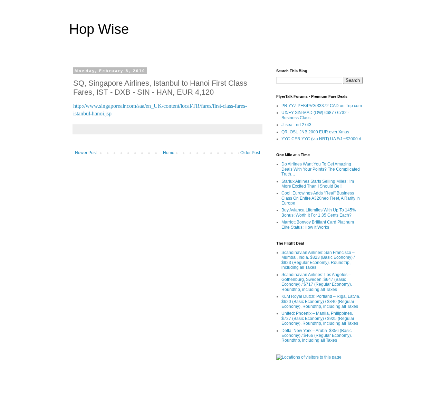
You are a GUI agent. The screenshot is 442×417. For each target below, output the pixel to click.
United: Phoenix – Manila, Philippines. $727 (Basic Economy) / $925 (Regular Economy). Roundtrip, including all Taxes (319, 318)
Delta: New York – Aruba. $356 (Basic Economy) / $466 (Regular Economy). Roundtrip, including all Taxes (316, 335)
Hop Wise (99, 29)
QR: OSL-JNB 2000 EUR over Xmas (315, 132)
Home (168, 152)
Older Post (250, 152)
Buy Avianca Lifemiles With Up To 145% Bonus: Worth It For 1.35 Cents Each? (318, 212)
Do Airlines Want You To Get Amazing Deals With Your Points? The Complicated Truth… (320, 169)
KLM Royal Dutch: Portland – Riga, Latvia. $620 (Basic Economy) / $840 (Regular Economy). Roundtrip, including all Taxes (320, 301)
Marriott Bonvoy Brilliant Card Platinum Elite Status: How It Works (317, 224)
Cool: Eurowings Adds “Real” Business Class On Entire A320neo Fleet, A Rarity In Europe (320, 198)
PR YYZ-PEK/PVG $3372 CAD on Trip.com (321, 105)
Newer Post (86, 152)
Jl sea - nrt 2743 (296, 124)
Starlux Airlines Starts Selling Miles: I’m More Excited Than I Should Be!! (317, 184)
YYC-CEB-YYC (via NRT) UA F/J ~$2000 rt (321, 138)
